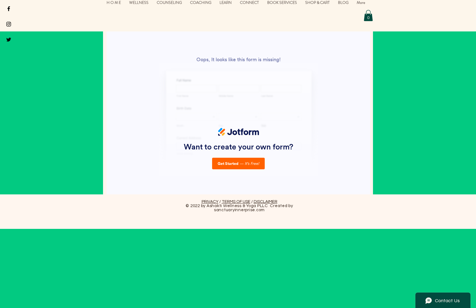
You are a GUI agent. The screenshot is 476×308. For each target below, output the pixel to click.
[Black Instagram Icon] (9, 24)
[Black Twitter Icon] (9, 39)
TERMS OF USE (236, 202)
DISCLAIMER (265, 202)
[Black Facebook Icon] (9, 9)
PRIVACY (210, 202)
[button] (368, 15)
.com (260, 210)
